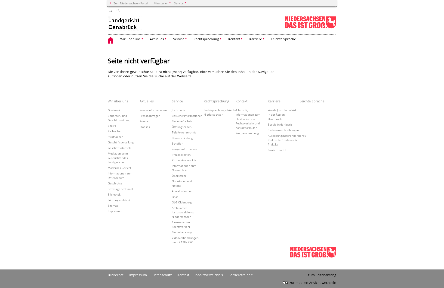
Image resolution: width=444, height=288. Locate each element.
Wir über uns (118, 101)
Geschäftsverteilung (121, 142)
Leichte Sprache (283, 39)
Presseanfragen (150, 115)
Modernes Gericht (119, 168)
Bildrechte (116, 275)
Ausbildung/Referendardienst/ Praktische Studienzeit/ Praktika (287, 140)
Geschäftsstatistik (119, 148)
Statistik (145, 127)
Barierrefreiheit (182, 121)
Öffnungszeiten (181, 127)
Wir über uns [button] (130, 39)
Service (177, 101)
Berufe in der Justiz (280, 124)
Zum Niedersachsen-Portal (131, 3)
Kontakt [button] (234, 39)
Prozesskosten (181, 154)
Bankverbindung (182, 138)
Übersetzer (179, 175)
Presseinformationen (153, 110)
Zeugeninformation (184, 149)
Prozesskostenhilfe (184, 160)
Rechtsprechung (216, 101)
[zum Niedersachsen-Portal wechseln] (310, 27)
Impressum (115, 211)
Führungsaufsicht (119, 200)
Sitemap (113, 205)
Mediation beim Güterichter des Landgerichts (118, 158)
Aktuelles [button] (157, 39)
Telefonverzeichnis (184, 132)
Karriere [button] (255, 39)
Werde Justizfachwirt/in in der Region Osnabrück (282, 114)
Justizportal (179, 110)
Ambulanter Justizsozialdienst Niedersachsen (183, 212)
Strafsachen (115, 137)
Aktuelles (147, 101)
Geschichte (115, 183)
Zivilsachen (115, 131)
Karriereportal (277, 150)
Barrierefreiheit (240, 275)
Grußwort (114, 110)
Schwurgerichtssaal (120, 189)
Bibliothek (114, 194)
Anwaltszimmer (182, 191)
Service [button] (178, 39)
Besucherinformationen (187, 115)
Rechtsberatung (182, 232)
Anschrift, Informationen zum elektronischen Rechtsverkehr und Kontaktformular (248, 119)
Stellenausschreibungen (283, 130)
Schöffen (177, 143)
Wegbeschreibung (247, 133)
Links (175, 197)
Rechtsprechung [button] (206, 39)
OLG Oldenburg (182, 202)
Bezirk (112, 125)
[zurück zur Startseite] (125, 24)
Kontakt (241, 101)
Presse (144, 121)
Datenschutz (162, 275)
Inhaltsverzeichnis (209, 275)
